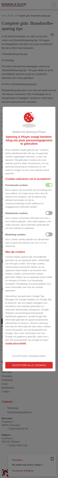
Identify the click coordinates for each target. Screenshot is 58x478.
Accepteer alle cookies (29, 365)
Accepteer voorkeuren (29, 356)
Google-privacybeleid (15, 343)
